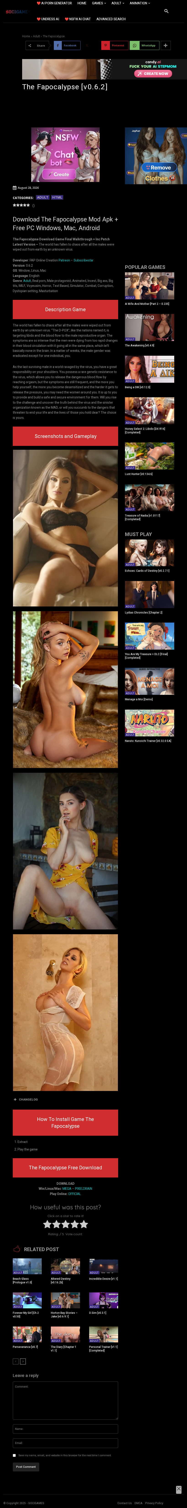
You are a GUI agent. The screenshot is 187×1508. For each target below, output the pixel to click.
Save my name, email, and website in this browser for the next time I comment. (65, 1455)
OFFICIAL (74, 1194)
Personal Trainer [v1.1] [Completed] (103, 1349)
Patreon (64, 260)
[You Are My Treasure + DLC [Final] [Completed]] (149, 636)
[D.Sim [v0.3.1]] (103, 1300)
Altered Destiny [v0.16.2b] (60, 1280)
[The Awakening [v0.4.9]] (149, 327)
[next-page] (23, 1361)
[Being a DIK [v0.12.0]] (149, 369)
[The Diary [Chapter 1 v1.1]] (65, 1334)
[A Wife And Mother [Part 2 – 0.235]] (149, 285)
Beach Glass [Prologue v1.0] (22, 1280)
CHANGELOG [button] (28, 1099)
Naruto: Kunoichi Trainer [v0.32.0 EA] (148, 741)
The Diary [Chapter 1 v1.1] (63, 1349)
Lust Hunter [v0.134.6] (139, 474)
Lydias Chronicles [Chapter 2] (143, 613)
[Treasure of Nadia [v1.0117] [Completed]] (149, 497)
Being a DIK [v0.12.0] (137, 387)
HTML (57, 197)
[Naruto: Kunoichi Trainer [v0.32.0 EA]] (149, 723)
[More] (166, 45)
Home (26, 36)
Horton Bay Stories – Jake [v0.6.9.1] (64, 1315)
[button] (166, 11)
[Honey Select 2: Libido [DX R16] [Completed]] (149, 410)
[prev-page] (15, 1361)
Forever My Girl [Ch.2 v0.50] (26, 1315)
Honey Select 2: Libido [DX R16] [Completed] (145, 431)
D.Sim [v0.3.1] (97, 1313)
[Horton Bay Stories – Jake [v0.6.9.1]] (65, 1300)
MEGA (66, 1188)
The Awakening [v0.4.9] (139, 345)
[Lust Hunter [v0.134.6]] (149, 456)
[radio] (47, 1225)
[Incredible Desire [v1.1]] (103, 1266)
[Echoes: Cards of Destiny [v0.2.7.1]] (149, 552)
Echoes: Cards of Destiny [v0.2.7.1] (147, 571)
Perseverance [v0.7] (25, 1347)
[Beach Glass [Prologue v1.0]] (27, 1266)
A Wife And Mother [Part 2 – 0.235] (147, 304)
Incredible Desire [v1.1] (103, 1279)
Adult (36, 36)
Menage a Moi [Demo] (139, 699)
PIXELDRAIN (83, 1188)
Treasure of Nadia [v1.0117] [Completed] (142, 517)
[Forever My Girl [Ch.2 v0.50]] (27, 1300)
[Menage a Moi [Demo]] (149, 681)
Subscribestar (84, 260)
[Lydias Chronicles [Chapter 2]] (149, 594)
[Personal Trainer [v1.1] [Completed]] (103, 1334)
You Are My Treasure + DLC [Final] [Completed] (146, 656)
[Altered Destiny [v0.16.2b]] (65, 1266)
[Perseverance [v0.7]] (27, 1334)
